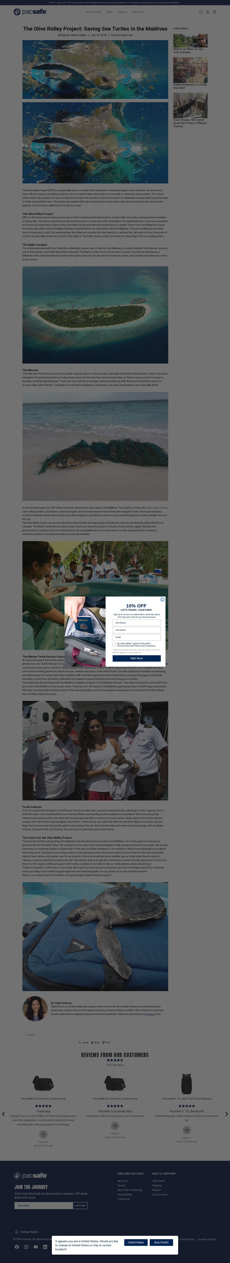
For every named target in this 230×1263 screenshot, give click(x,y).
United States (136, 1242)
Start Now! (136, 658)
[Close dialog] (162, 599)
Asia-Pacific (161, 1242)
